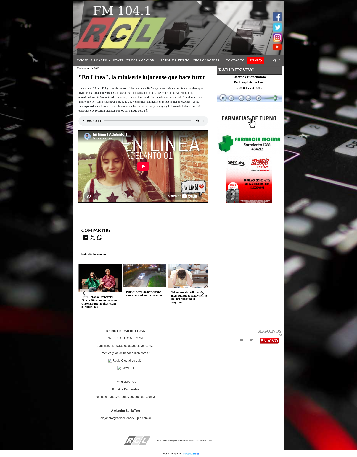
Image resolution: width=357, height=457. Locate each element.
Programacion (140, 60)
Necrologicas (207, 60)
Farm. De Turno (175, 60)
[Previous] (84, 293)
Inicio (82, 60)
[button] (275, 60)
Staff (118, 60)
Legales (99, 60)
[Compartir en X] (92, 238)
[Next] (202, 293)
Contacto (235, 60)
